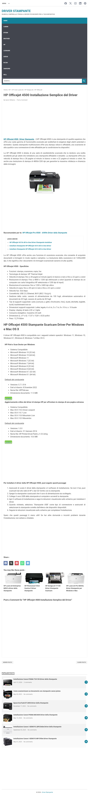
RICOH (5, 62)
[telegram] (28, 563)
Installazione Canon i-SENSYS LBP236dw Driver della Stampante (37, 727)
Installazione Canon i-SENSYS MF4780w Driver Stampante (35, 738)
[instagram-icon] (75, 3)
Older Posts (81, 662)
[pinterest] (17, 563)
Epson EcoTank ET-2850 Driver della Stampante (30, 703)
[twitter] (11, 563)
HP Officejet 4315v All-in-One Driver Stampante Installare (31, 242)
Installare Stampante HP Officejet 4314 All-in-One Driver (30, 249)
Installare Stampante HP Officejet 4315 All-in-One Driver (30, 246)
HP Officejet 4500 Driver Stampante (19, 139)
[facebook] (6, 563)
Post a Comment (22, 100)
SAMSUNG (6, 68)
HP (4, 44)
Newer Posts (7, 662)
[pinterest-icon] (85, 3)
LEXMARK (6, 50)
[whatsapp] (22, 563)
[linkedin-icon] (80, 3)
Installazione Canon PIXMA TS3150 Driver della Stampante (35, 679)
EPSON (5, 32)
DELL (5, 74)
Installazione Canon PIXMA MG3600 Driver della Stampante (35, 715)
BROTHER (6, 38)
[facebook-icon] (65, 3)
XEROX (5, 56)
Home (5, 20)
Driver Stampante (16, 11)
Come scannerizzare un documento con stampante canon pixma (36, 691)
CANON (5, 26)
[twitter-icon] (70, 3)
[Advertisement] (44, 120)
